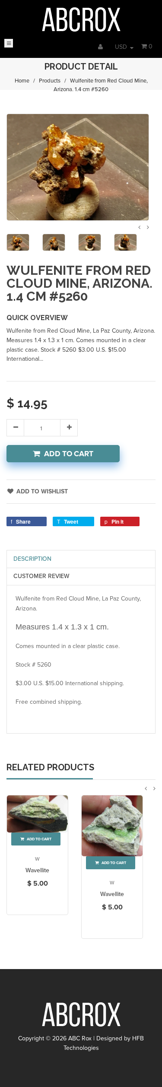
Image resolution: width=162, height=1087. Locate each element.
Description (32, 559)
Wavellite (37, 870)
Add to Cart (68, 453)
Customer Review (41, 576)
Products (49, 80)
